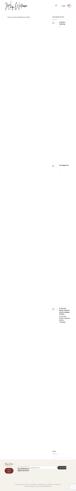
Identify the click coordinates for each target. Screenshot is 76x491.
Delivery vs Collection (54, 484)
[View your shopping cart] (69, 6)
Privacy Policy (19, 484)
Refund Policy (42, 484)
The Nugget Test (63, 165)
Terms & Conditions (31, 484)
